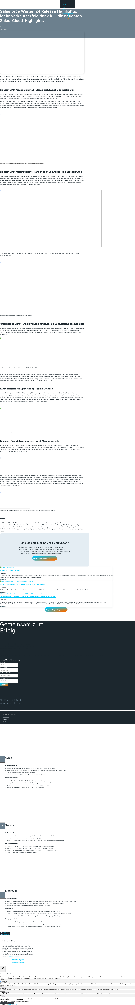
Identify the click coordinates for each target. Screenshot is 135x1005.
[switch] (0, 988)
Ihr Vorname (3, 662)
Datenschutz (6, 719)
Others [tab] (2, 995)
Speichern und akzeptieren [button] (7, 1003)
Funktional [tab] (2, 979)
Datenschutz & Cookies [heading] (9, 941)
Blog (64, 9)
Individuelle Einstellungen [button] (18, 962)
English (7, 932)
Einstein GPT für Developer (10, 570)
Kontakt (5, 721)
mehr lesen (3, 579)
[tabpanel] (67, 984)
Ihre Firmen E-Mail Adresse (7, 673)
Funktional (4, 981)
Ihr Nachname (3, 667)
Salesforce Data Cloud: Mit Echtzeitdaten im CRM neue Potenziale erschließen (28, 597)
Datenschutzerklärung (14, 956)
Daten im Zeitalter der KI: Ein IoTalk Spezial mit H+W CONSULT (23, 584)
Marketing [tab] (2, 991)
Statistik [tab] (2, 986)
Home (64, 4)
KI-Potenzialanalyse (68, 12)
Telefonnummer (4, 678)
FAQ (64, 7)
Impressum (6, 717)
